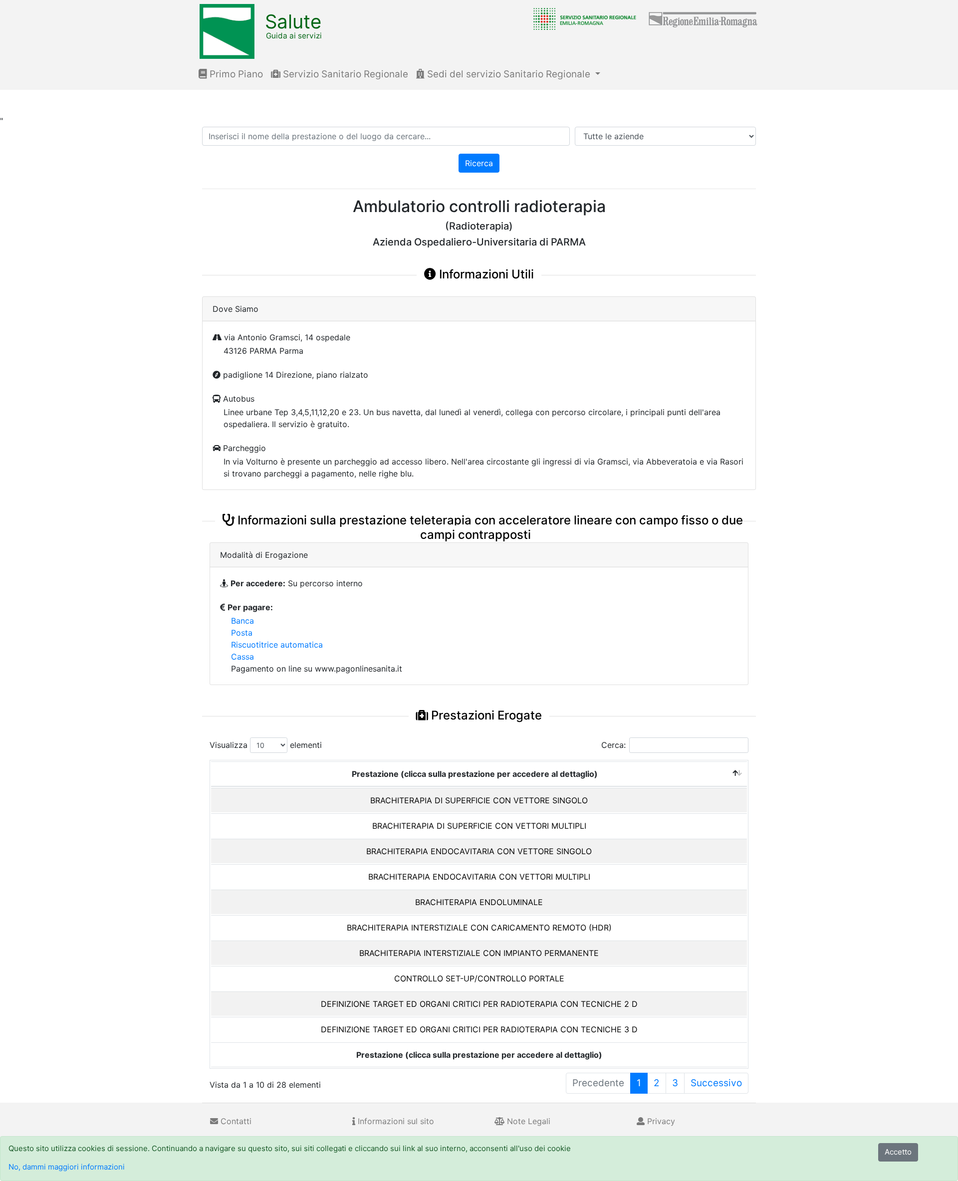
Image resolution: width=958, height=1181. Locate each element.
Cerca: (613, 745)
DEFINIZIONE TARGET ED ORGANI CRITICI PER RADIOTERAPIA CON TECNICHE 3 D (479, 1029)
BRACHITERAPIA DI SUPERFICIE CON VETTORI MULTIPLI (479, 826)
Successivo (716, 1083)
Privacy (660, 1121)
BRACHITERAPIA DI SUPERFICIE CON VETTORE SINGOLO (479, 800)
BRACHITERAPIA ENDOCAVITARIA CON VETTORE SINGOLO (479, 851)
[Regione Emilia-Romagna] (703, 18)
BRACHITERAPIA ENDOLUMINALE (479, 902)
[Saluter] (582, 18)
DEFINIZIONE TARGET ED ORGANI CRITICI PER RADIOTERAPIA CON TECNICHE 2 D (479, 1004)
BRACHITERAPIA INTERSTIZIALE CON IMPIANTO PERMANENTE (479, 953)
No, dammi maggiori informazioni (66, 1167)
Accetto (898, 1152)
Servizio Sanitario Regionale (344, 74)
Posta (241, 633)
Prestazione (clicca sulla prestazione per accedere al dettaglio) (475, 774)
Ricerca (479, 163)
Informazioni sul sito (394, 1121)
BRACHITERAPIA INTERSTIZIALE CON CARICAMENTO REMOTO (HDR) (479, 928)
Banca (242, 621)
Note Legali (527, 1121)
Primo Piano (235, 74)
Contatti (234, 1121)
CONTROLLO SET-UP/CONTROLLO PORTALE (479, 978)
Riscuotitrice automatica (277, 645)
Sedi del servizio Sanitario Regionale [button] (509, 74)
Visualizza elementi (266, 745)
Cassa (242, 657)
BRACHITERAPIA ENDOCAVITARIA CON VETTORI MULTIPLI (479, 877)
